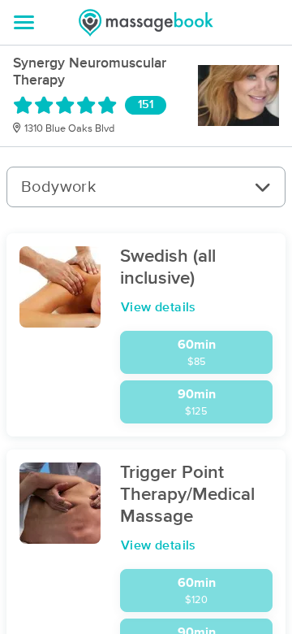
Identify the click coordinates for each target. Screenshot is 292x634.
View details (158, 307)
